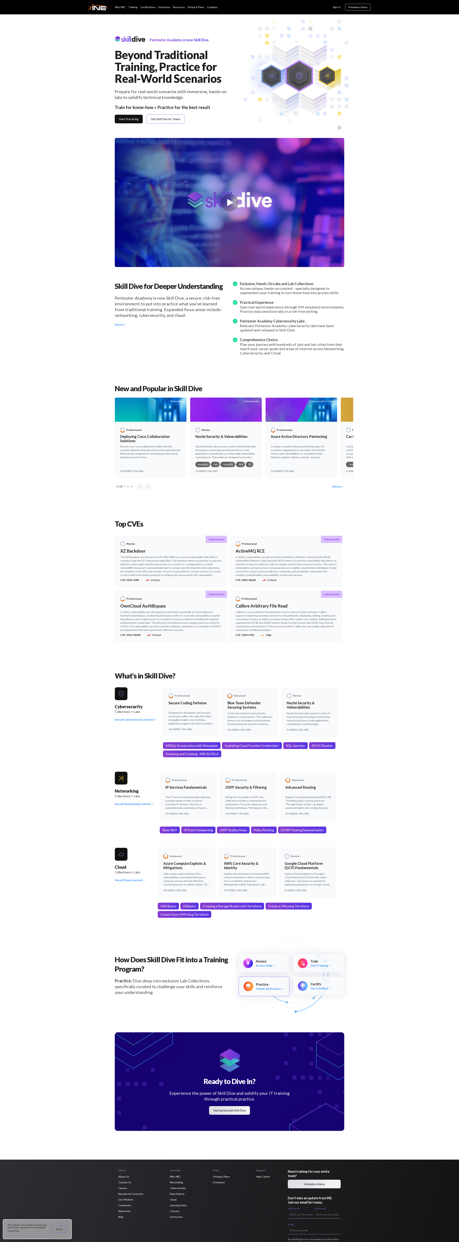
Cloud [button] (173, 1199)
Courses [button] (174, 1211)
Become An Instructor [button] (130, 1193)
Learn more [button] (13, 1230)
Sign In (336, 7)
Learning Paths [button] (178, 1205)
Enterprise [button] (219, 1182)
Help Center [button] (263, 1176)
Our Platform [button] (125, 1199)
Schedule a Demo (358, 7)
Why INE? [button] (175, 1176)
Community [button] (124, 1205)
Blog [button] (120, 1216)
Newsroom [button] (124, 1211)
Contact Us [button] (124, 1182)
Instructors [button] (176, 1216)
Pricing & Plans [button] (221, 1176)
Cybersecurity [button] (178, 1188)
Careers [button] (122, 1188)
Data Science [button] (177, 1193)
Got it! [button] (59, 1229)
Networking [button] (176, 1182)
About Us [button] (123, 1176)
